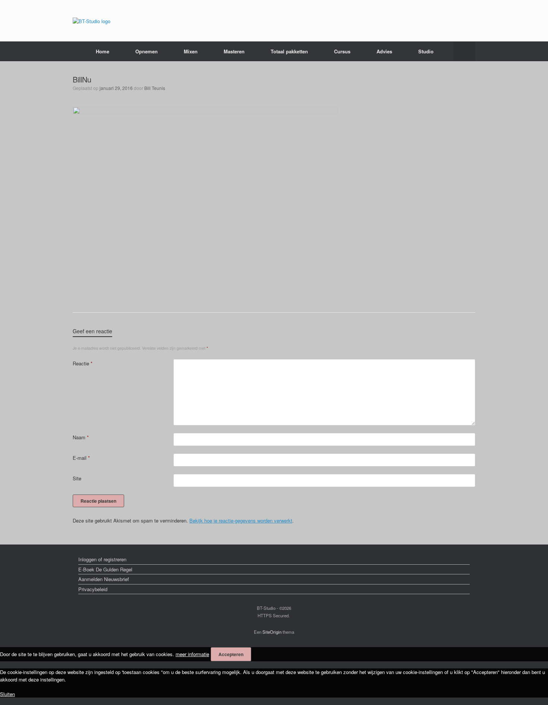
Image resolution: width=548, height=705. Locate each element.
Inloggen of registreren (102, 559)
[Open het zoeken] (464, 51)
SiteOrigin (271, 632)
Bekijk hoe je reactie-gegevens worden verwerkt (240, 520)
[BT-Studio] (91, 21)
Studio (426, 51)
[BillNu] (205, 112)
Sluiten (7, 694)
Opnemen (146, 51)
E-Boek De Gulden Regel (105, 569)
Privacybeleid (92, 589)
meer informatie (192, 654)
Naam (81, 437)
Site (77, 478)
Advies (384, 51)
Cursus (342, 51)
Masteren (234, 51)
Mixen (191, 51)
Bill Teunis (154, 88)
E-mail (81, 457)
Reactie (82, 363)
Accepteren (230, 654)
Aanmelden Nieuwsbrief (103, 579)
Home (102, 51)
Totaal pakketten (289, 51)
